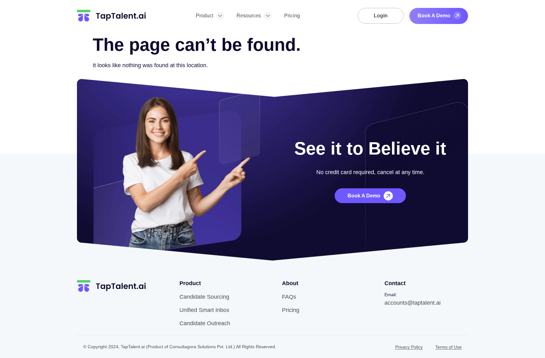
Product (204, 15)
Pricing (292, 15)
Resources (249, 15)
